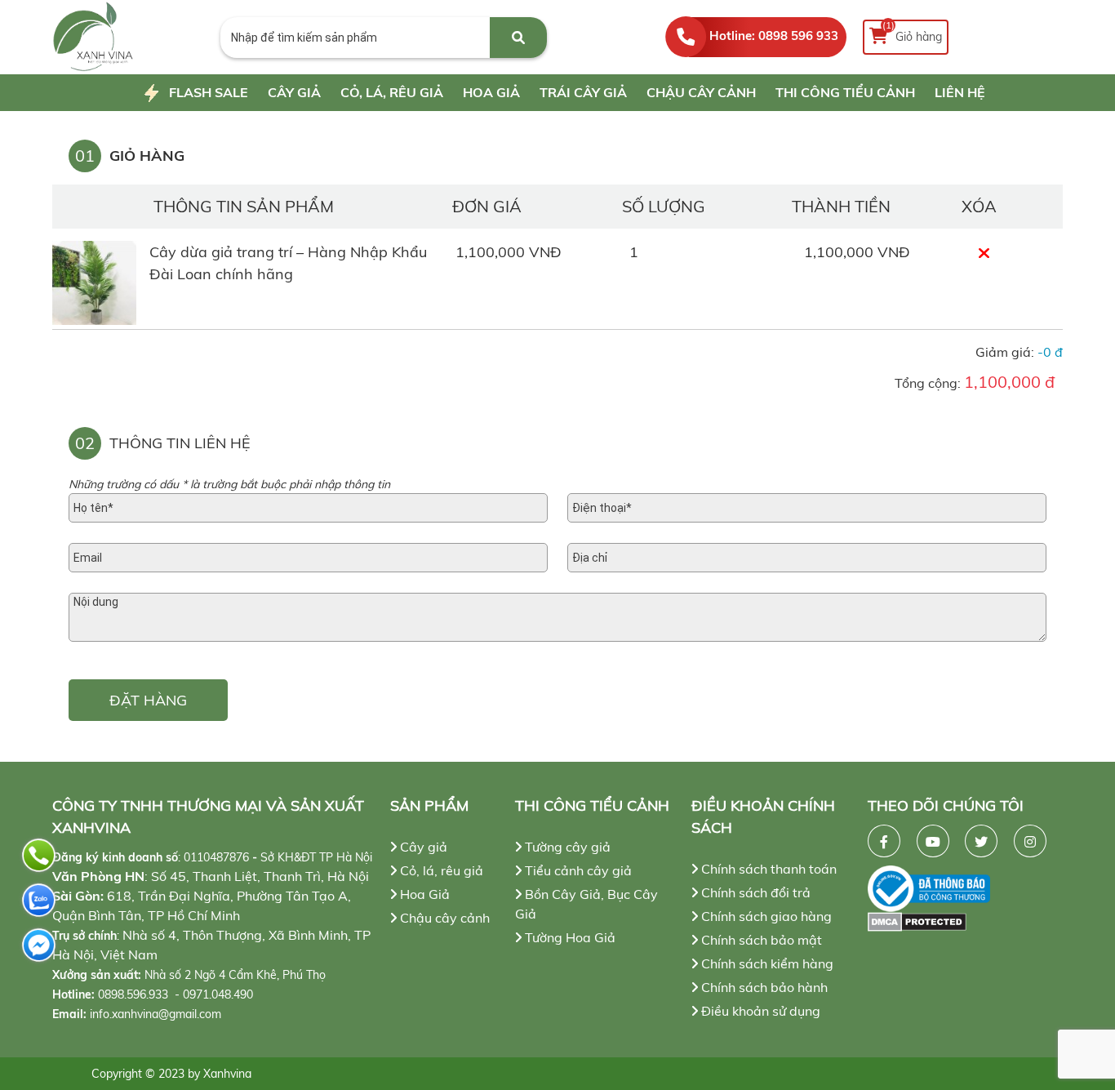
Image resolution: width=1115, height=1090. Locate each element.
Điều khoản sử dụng (759, 1011)
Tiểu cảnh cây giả (577, 870)
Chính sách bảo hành (763, 987)
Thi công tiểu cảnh (845, 92)
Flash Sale (208, 92)
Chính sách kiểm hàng (765, 963)
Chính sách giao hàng (765, 916)
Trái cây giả (583, 92)
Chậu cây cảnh (701, 92)
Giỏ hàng (912, 32)
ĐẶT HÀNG (148, 700)
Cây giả (294, 92)
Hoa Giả (491, 92)
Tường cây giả (566, 847)
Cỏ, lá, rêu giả (391, 92)
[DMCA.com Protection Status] (965, 922)
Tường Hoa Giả (568, 937)
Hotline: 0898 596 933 (773, 35)
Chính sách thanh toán (767, 869)
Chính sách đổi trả (754, 892)
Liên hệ (960, 92)
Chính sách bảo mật (760, 940)
